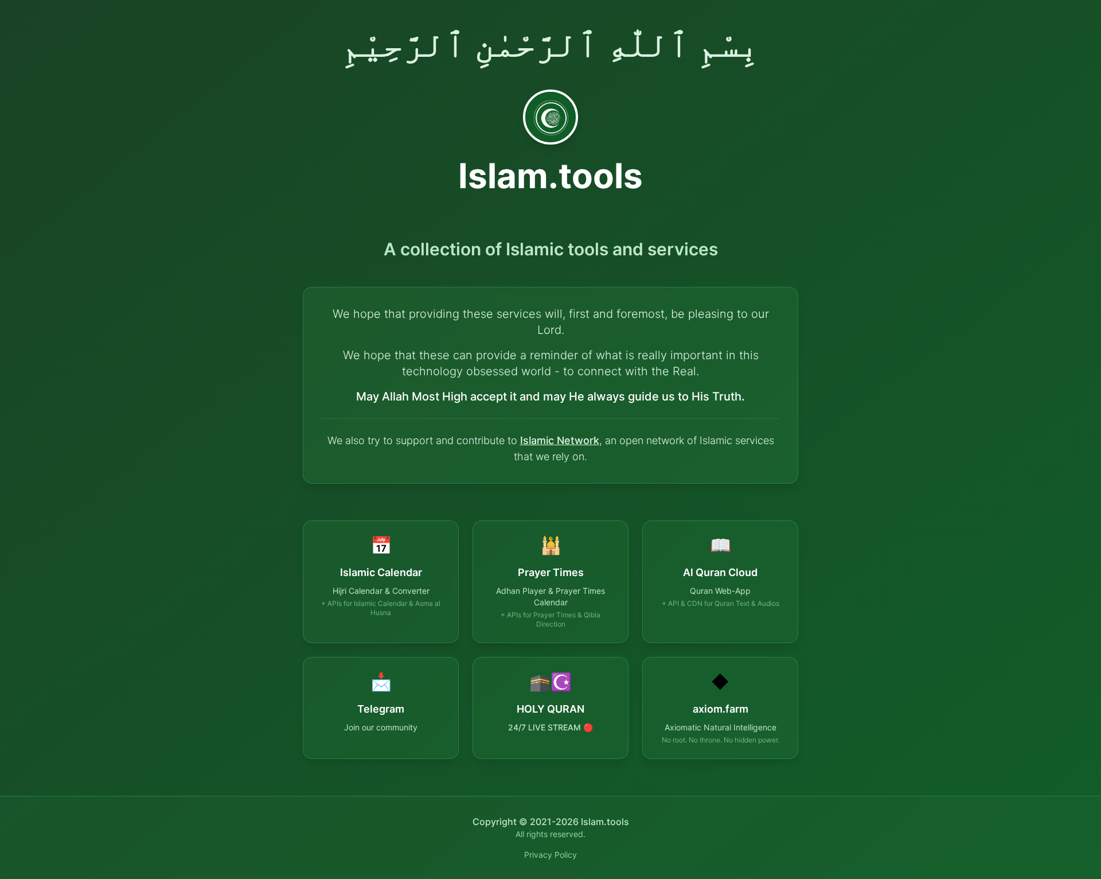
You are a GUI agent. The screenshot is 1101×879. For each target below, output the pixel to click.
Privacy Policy (550, 854)
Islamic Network (559, 440)
